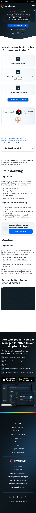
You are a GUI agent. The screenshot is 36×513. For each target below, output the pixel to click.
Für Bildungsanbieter (18, 434)
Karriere (18, 442)
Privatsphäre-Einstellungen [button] (18, 477)
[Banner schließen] (34, 10)
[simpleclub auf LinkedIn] (17, 497)
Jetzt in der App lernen (18, 99)
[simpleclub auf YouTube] (21, 497)
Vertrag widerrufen (18, 487)
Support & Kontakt (18, 449)
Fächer (3, 138)
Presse (18, 445)
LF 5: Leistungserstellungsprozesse (12, 140)
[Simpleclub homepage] (8, 6)
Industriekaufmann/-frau (16, 138)
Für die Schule (5, 1)
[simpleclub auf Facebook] (10, 497)
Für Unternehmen (18, 427)
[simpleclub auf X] (13, 497)
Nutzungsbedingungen (18, 473)
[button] (31, 2)
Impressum (18, 466)
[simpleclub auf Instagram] (25, 497)
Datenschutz (18, 470)
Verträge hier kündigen (18, 480)
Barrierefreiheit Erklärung (18, 484)
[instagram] (18, 33)
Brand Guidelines (18, 452)
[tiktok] (13, 33)
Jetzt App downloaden (18, 25)
